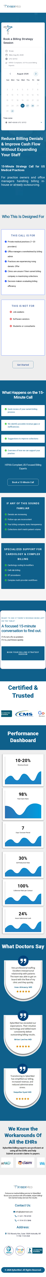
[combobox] (23, 122)
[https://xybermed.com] (23, 5)
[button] (23, 58)
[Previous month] (10, 73)
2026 (26, 74)
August (20, 74)
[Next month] (35, 73)
